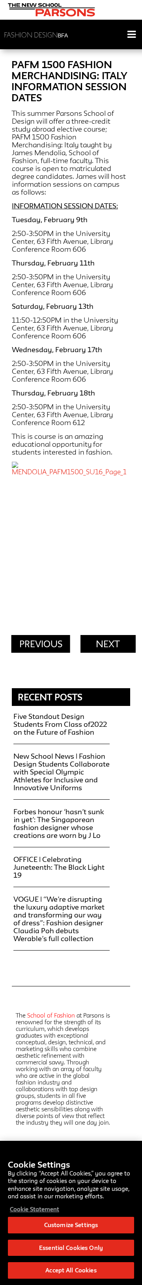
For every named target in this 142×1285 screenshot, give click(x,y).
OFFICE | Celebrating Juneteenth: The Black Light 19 (59, 867)
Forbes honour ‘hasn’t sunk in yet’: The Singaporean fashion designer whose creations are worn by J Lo (58, 823)
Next (108, 644)
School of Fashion (51, 1015)
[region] (71, 1213)
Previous (40, 644)
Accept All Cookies (70, 1270)
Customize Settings (71, 1225)
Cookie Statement (34, 1209)
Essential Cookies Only (71, 1247)
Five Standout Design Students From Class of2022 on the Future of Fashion (60, 724)
